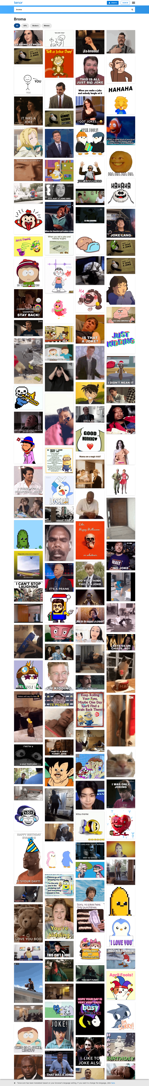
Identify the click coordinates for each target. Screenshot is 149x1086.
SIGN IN (125, 3)
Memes (47, 26)
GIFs (25, 26)
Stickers (35, 26)
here (113, 1083)
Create (114, 3)
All (17, 26)
